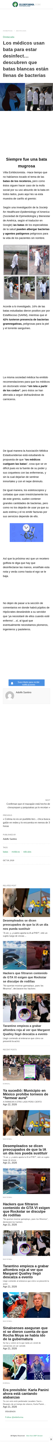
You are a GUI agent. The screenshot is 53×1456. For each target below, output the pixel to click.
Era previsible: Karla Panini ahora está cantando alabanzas (26, 1393)
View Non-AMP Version (34, 1436)
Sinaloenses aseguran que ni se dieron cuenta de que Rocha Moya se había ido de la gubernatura (25, 1333)
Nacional (7, 1139)
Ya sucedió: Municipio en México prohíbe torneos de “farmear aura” (25, 1094)
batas (5, 851)
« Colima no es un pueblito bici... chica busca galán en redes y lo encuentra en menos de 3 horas (26, 822)
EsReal (6, 1084)
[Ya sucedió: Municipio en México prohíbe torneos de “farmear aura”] (26, 1068)
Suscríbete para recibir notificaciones (28, 683)
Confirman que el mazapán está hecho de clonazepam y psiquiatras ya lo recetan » (28, 805)
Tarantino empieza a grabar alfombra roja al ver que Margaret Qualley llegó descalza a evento (26, 1030)
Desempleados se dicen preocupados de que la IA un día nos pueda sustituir (25, 924)
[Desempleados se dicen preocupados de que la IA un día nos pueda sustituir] (26, 902)
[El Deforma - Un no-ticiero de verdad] (26, 4)
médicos (16, 851)
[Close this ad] (51, 1439)
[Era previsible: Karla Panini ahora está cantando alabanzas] (26, 1367)
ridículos (27, 851)
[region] (26, 16)
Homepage (8, 31)
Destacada (21, 31)
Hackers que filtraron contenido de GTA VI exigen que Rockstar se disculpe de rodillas (25, 977)
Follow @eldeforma (14, 1417)
